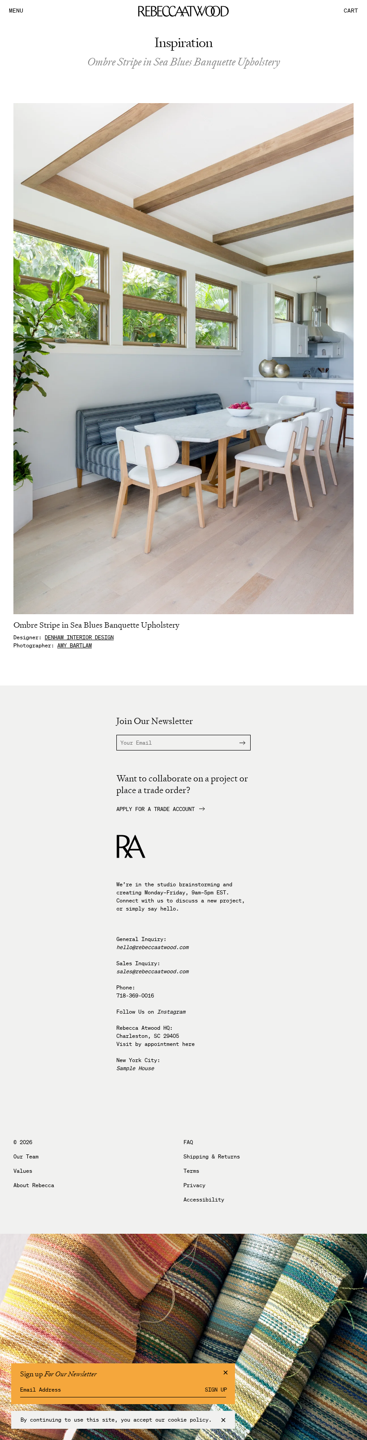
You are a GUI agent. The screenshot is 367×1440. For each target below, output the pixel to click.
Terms (191, 1171)
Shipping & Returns (212, 1156)
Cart (351, 11)
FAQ (188, 1142)
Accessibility (204, 1199)
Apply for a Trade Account (155, 809)
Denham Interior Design (79, 637)
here (188, 1044)
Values (22, 1171)
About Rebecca (33, 1185)
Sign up (216, 1390)
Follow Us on (150, 1011)
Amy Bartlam (74, 645)
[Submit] (236, 742)
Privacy (194, 1185)
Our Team (25, 1156)
